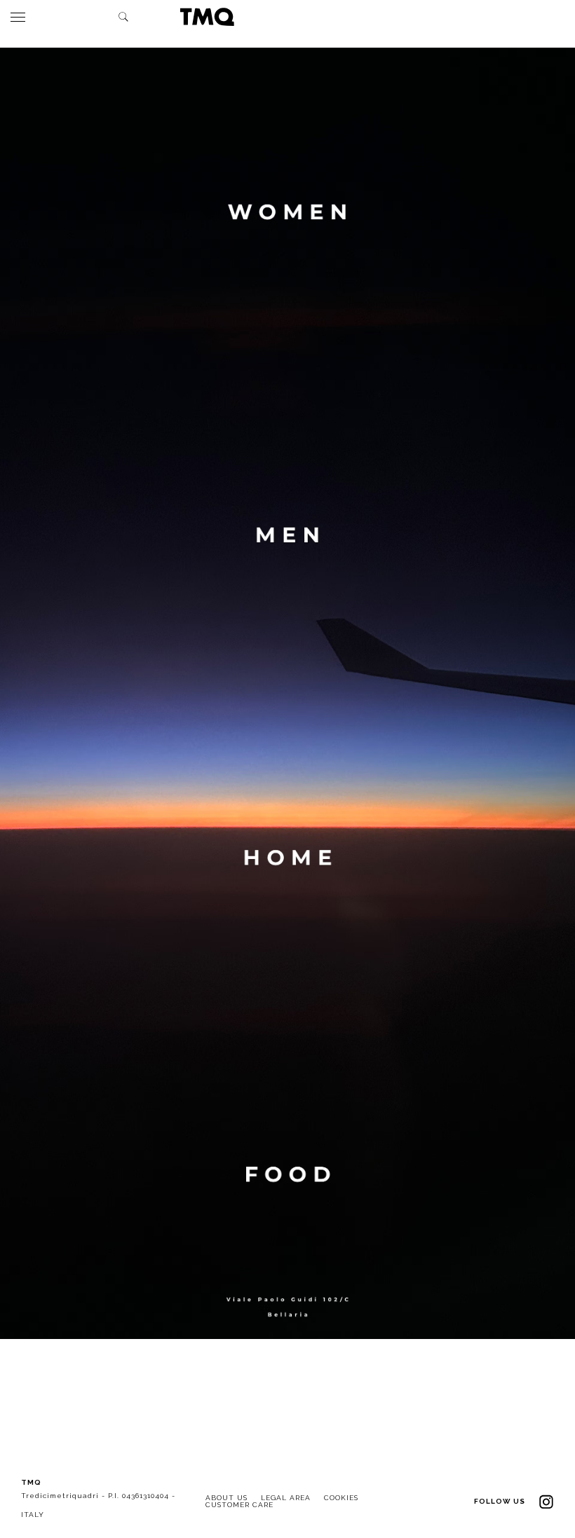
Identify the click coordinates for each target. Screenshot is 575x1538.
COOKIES (341, 1498)
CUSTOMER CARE (239, 1505)
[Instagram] (546, 1501)
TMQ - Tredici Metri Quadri (207, 17)
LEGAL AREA (286, 1498)
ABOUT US (226, 1498)
